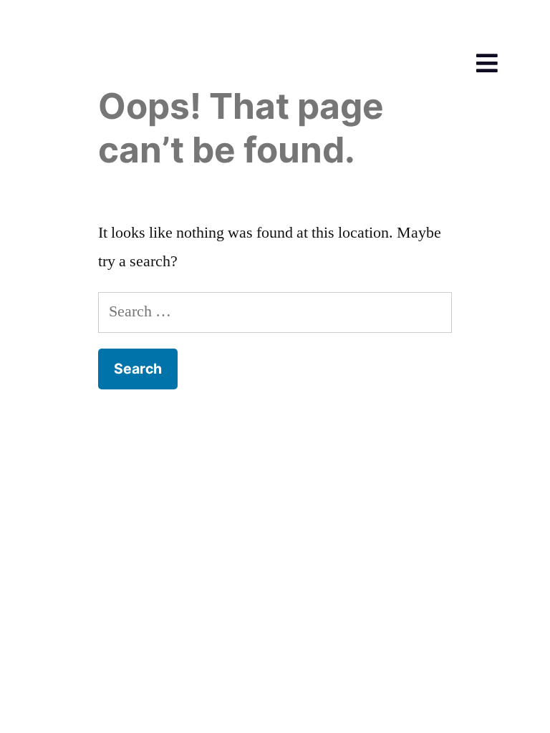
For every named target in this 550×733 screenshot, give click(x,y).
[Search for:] (275, 311)
